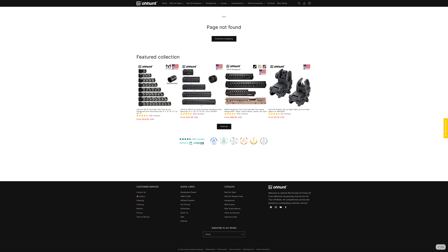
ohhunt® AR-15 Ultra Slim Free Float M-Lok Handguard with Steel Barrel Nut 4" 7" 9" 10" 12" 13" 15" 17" (157, 111)
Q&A (182, 217)
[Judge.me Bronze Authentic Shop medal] (244, 141)
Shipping (140, 200)
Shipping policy (248, 249)
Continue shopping (224, 39)
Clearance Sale (230, 217)
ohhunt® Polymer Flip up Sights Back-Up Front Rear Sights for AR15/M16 (289, 110)
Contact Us (141, 192)
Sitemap (183, 221)
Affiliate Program (187, 200)
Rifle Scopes (229, 204)
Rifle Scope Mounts (232, 209)
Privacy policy (222, 249)
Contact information (263, 249)
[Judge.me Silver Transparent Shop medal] (234, 141)
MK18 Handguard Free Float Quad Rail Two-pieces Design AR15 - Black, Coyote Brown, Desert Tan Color (245, 110)
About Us (184, 213)
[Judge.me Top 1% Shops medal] (253, 141)
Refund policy (210, 249)
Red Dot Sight (230, 192)
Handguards (229, 200)
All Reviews (185, 209)
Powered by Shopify (196, 249)
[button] (176, 3)
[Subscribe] (242, 234)
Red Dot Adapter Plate (233, 196)
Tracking (140, 204)
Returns (139, 209)
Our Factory (185, 204)
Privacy (139, 213)
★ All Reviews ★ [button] (446, 128)
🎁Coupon (140, 196)
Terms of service (235, 249)
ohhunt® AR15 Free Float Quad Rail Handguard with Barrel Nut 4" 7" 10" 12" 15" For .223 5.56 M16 (201, 110)
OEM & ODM (185, 196)
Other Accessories (232, 213)
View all (224, 126)
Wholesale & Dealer (188, 192)
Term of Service (143, 217)
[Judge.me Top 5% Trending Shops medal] (264, 141)
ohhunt (186, 249)
